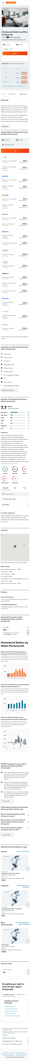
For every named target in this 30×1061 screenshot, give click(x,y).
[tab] (5, 488)
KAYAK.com (5, 1052)
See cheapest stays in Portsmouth (23, 886)
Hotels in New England (9, 1055)
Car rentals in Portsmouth (11, 1008)
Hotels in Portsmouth (10, 1013)
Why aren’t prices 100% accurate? (12, 1044)
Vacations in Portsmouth (11, 1011)
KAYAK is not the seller (8, 1038)
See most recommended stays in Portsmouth (22, 923)
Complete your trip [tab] (9, 994)
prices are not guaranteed (8, 1033)
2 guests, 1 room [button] (8, 49)
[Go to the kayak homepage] (11, 3)
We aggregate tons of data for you (12, 1041)
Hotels (11, 1052)
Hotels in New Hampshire (21, 1054)
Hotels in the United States (7, 1054)
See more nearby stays (23, 851)
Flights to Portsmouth (10, 1006)
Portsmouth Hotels (20, 1055)
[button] (3, 2)
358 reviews (17, 37)
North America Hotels (20, 1052)
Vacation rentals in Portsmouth (12, 1016)
